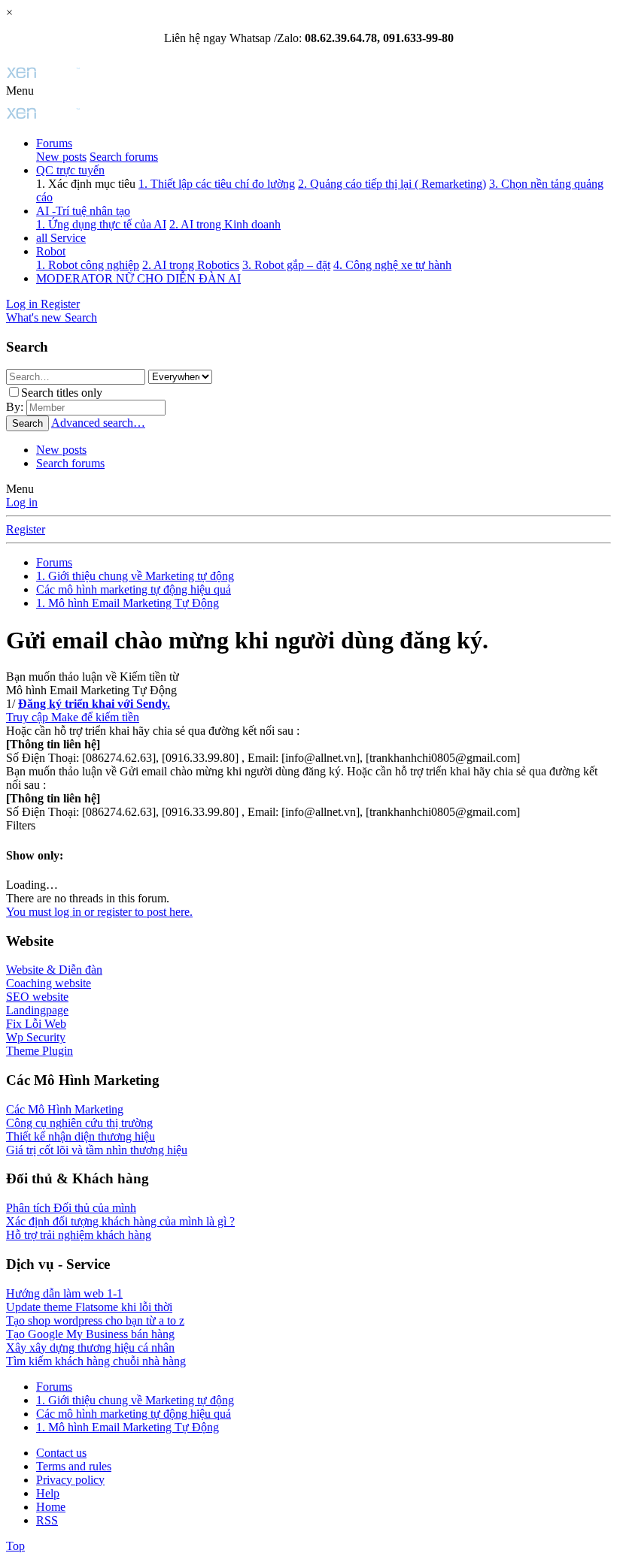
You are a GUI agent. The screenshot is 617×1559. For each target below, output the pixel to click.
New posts (61, 156)
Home (50, 1506)
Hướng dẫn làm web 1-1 (64, 1293)
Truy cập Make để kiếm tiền (72, 717)
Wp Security (35, 1037)
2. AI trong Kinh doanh (225, 224)
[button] (20, 90)
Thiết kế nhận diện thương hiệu (80, 1136)
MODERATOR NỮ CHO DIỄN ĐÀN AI (138, 278)
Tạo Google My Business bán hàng (90, 1334)
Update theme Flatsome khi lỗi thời (89, 1307)
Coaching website (48, 983)
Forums (54, 143)
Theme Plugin (39, 1050)
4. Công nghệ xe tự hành (392, 264)
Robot (50, 251)
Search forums (124, 156)
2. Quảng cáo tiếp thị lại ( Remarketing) (392, 183)
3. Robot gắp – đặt (286, 264)
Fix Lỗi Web (36, 1023)
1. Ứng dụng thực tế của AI (101, 224)
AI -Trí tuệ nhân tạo (83, 210)
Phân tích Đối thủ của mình (71, 1207)
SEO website (37, 996)
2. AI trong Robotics (190, 264)
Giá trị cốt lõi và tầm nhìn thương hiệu (96, 1150)
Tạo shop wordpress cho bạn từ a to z (95, 1320)
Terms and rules (73, 1466)
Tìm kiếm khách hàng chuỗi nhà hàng (96, 1361)
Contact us (61, 1452)
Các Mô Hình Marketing (64, 1109)
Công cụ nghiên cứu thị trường (79, 1122)
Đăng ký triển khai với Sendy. (94, 703)
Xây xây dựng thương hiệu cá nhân (90, 1347)
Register (25, 529)
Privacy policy (70, 1479)
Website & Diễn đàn (54, 969)
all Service (61, 237)
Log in (22, 502)
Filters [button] (20, 825)
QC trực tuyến (70, 170)
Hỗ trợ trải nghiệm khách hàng (78, 1234)
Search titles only (61, 392)
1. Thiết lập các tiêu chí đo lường (216, 183)
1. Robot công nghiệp (87, 264)
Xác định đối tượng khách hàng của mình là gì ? (120, 1221)
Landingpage (37, 1010)
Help (47, 1493)
